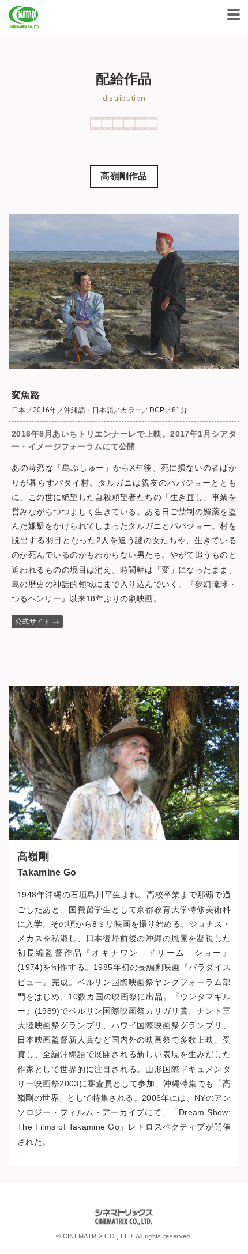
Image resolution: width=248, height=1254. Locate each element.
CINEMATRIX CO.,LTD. (24, 17)
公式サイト (33, 621)
